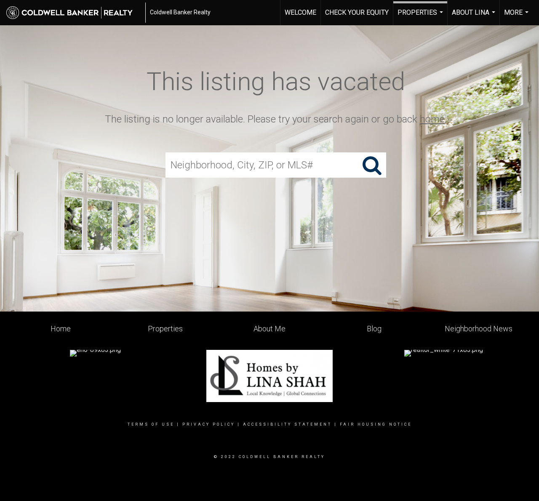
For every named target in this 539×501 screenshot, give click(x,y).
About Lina (474, 16)
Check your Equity (357, 12)
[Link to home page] (73, 12)
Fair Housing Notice (376, 424)
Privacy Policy (208, 424)
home (432, 119)
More (517, 16)
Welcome (300, 12)
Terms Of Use (151, 424)
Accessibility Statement (287, 424)
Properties (421, 16)
